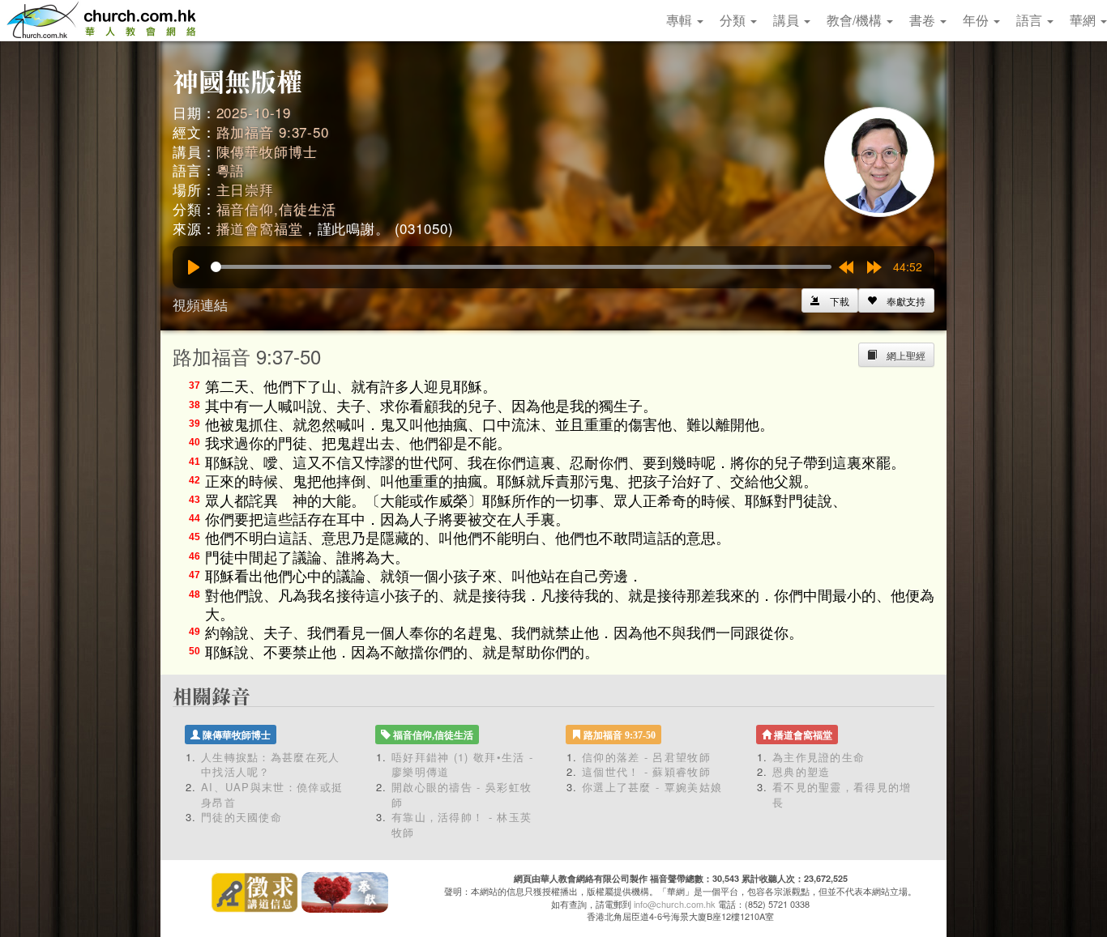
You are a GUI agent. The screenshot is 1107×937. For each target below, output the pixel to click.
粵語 (231, 170)
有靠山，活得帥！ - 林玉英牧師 (461, 824)
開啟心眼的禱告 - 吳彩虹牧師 (461, 794)
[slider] (521, 267)
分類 (734, 20)
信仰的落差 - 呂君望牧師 (646, 757)
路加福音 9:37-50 (272, 131)
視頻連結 (200, 304)
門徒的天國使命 (241, 816)
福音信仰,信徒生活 (276, 208)
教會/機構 (856, 20)
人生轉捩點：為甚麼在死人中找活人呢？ (270, 764)
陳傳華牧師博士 (267, 151)
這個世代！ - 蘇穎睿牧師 (646, 771)
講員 (787, 20)
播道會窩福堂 (259, 228)
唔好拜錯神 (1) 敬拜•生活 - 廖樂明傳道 (462, 764)
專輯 (680, 20)
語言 (1030, 20)
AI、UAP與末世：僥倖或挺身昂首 (272, 794)
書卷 (923, 20)
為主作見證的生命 (818, 757)
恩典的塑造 (801, 771)
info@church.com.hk (675, 903)
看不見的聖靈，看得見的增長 (842, 794)
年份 (977, 20)
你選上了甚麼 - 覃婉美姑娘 (652, 786)
